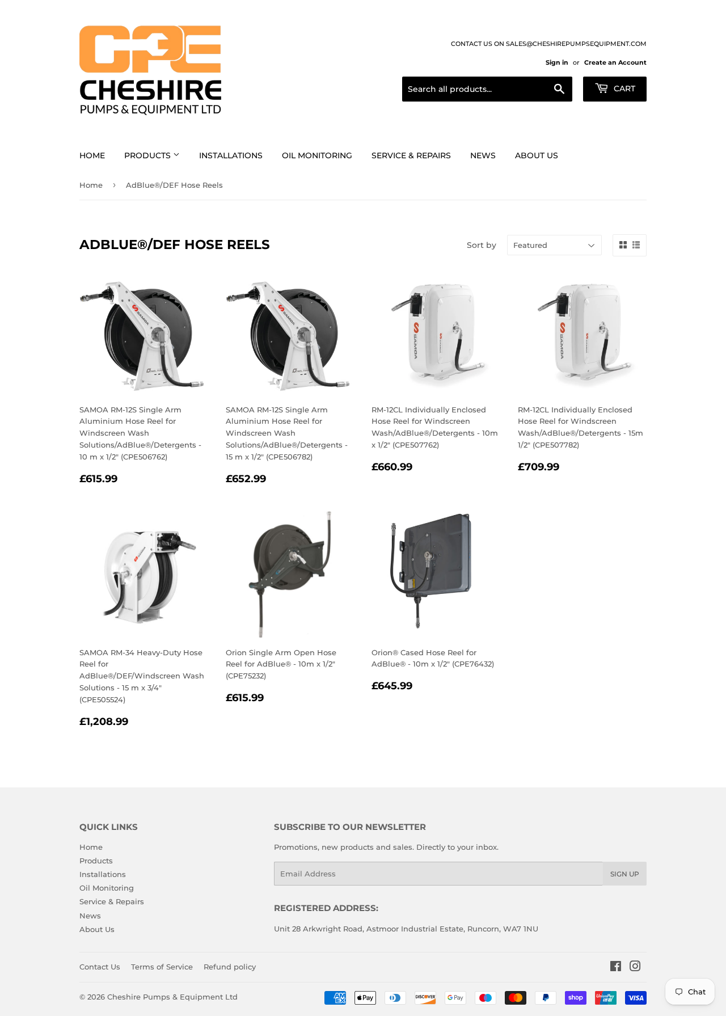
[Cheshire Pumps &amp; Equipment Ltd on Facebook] (616, 967)
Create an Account (615, 62)
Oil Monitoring (317, 155)
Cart (623, 88)
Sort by (481, 245)
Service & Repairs (411, 155)
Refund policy (230, 966)
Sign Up (624, 874)
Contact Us (99, 966)
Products (148, 155)
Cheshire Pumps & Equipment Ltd (172, 996)
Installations (231, 155)
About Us (536, 155)
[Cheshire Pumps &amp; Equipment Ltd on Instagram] (635, 967)
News (483, 155)
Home (92, 155)
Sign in (557, 62)
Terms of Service (162, 966)
